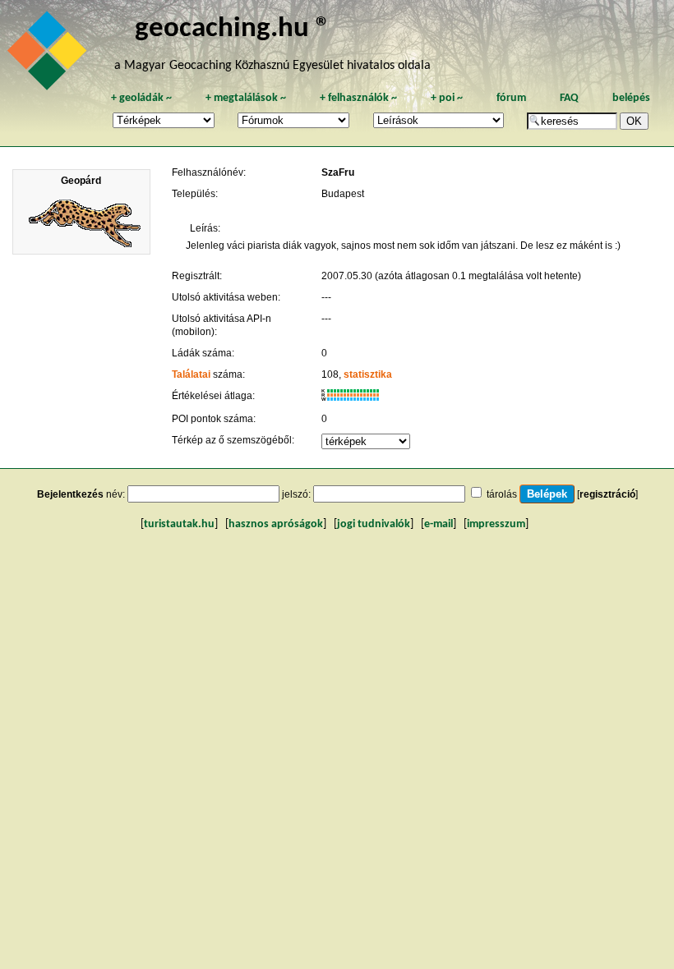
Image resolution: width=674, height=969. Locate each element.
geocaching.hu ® (232, 29)
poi (447, 98)
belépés (631, 98)
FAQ (569, 98)
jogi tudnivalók (373, 524)
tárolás (502, 494)
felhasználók (358, 98)
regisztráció (607, 494)
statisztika (368, 374)
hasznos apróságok (276, 524)
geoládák (141, 98)
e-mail (438, 524)
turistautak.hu (179, 524)
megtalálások (246, 98)
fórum (511, 98)
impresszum (496, 524)
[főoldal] (49, 55)
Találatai (191, 374)
